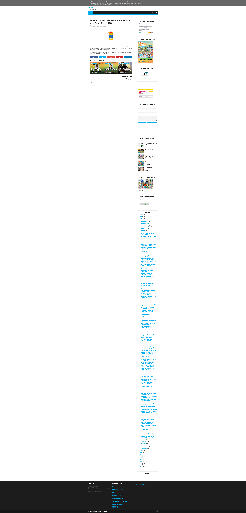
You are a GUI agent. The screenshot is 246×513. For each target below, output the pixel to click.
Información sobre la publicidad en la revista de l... (148, 391)
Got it (153, 3)
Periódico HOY (115, 506)
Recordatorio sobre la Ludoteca (148, 242)
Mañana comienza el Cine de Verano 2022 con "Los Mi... (148, 414)
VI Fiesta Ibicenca (145, 238)
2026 (141, 214)
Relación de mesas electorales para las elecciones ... (148, 299)
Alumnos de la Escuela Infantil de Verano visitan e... (149, 250)
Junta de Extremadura (117, 498)
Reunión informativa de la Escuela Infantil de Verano (148, 431)
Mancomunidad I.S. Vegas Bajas (119, 501)
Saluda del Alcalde (108, 12)
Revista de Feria (103, 26)
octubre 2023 (144, 225)
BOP (113, 488)
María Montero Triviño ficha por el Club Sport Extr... (148, 371)
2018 (141, 457)
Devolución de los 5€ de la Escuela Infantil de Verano (148, 340)
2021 (141, 452)
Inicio (90, 12)
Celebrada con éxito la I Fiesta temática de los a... (148, 291)
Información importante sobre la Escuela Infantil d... (148, 385)
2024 (141, 218)
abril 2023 (143, 443)
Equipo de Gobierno (120, 12)
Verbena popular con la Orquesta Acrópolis (146, 253)
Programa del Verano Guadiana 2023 (148, 417)
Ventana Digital (115, 507)
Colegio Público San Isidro (118, 489)
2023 (141, 220)
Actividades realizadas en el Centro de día (147, 271)
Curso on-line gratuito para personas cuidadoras (147, 363)
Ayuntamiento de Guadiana (93, 6)
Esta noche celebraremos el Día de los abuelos (148, 256)
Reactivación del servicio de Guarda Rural (147, 428)
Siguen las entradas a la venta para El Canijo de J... (148, 360)
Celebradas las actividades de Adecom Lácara (150, 169)
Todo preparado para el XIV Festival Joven (147, 369)
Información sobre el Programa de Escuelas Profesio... (148, 245)
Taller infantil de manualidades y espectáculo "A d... (149, 388)
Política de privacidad (141, 484)
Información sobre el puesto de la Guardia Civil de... (148, 248)
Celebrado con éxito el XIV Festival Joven (147, 327)
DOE (113, 492)
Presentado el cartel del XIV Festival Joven (147, 420)
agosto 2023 (144, 228)
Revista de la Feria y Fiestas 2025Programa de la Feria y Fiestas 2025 (125, 69)
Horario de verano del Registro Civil (148, 426)
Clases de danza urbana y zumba (149, 287)
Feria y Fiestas (94, 63)
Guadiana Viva (115, 497)
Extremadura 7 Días (116, 494)
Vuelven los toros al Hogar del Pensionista (148, 329)
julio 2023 (143, 230)
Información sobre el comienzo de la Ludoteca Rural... (148, 348)
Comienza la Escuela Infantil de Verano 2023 (148, 374)
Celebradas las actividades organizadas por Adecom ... (148, 377)
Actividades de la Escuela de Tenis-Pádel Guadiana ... (148, 259)
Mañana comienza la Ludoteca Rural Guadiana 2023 (148, 342)
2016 (141, 461)
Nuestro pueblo (98, 12)
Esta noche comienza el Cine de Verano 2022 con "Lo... (148, 412)
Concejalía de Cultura (123, 25)
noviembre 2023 (145, 223)
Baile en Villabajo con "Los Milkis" (149, 236)
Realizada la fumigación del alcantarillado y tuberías (147, 366)
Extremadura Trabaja (117, 495)
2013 (141, 466)
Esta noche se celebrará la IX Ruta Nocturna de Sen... (148, 407)
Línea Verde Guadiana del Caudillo (120, 500)
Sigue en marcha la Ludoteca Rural (148, 278)
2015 (141, 463)
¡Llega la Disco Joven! (146, 318)
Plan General (143, 12)
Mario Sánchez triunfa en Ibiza (148, 350)
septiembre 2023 (145, 226)
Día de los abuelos (145, 268)
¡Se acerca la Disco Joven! (147, 231)
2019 (141, 456)
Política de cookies (140, 483)
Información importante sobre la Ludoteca (148, 262)
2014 (141, 464)
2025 (141, 216)
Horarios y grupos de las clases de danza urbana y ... (148, 281)
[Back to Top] (157, 511)
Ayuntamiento (116, 25)
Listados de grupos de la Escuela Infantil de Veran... (149, 397)
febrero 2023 (144, 447)
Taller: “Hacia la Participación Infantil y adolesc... (148, 308)
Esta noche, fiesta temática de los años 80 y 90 (148, 294)
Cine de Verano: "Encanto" (147, 337)
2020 (141, 454)
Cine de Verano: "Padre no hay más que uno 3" (148, 314)
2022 (141, 450)
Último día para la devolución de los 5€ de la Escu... (149, 332)
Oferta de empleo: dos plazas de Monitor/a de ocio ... (149, 302)
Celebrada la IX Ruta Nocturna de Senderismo (148, 380)
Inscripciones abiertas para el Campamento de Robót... (148, 316)
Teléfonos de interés (132, 12)
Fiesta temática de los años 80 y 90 (148, 305)
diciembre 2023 (145, 221)
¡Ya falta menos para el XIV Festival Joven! (147, 355)
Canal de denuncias (140, 486)
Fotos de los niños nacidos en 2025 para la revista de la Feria (111, 69)
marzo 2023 (144, 445)
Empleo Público (152, 12)
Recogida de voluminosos (147, 283)
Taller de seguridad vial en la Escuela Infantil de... (148, 265)
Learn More (148, 3)
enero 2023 (144, 448)
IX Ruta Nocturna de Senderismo (149, 409)
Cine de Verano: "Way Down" (148, 267)
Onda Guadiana (115, 503)
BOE (113, 486)
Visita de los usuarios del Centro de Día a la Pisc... (148, 394)
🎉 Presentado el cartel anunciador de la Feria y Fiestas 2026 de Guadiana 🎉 (151, 157)
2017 (141, 459)
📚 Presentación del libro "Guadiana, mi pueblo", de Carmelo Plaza (151, 163)
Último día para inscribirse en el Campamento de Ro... (148, 297)
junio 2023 (143, 440)
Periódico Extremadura (117, 504)
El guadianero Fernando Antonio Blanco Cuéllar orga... (149, 345)
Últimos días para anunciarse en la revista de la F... (149, 240)
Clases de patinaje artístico (147, 276)
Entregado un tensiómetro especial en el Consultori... (148, 311)
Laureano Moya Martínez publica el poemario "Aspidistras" (151, 145)
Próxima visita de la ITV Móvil (148, 402)
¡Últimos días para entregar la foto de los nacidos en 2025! (96, 69)
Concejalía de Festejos (94, 26)
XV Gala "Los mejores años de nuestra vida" (148, 234)
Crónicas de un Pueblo (117, 491)
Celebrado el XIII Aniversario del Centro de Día (148, 434)
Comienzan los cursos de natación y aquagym (147, 423)
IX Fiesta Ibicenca (149, 149)
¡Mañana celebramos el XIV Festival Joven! (147, 335)
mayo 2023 (144, 441)
